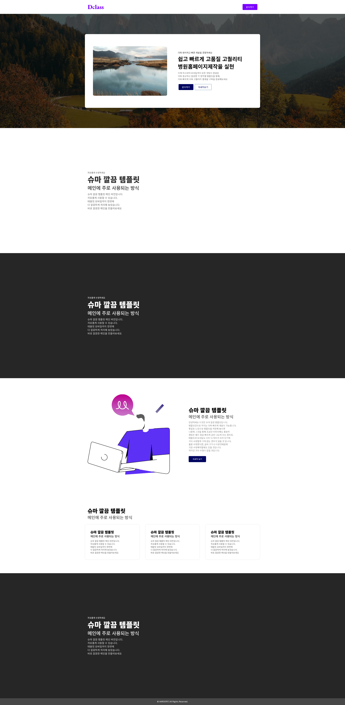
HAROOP (163, 701)
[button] (197, 459)
